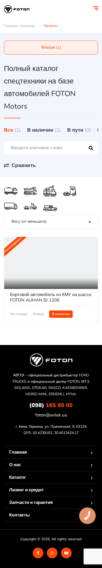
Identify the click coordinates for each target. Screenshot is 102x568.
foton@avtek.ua (51, 415)
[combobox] (51, 222)
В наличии (44, 130)
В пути (79, 130)
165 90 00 (51, 405)
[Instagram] (52, 553)
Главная (18, 452)
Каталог (17, 477)
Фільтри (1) (51, 47)
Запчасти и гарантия (31, 502)
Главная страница (19, 25)
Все (12, 130)
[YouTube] (66, 553)
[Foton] (17, 9)
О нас (15, 465)
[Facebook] (38, 553)
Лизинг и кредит (26, 490)
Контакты (19, 515)
